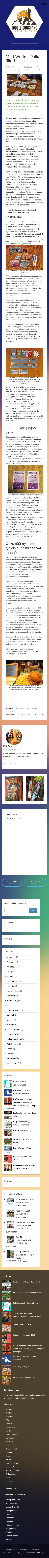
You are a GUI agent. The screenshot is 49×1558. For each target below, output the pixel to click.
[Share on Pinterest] (35, 714)
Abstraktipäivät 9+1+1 (25, 1211)
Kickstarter (31, 70)
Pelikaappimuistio (13, 1525)
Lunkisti (9, 1514)
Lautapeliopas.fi (12, 1511)
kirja (8, 1005)
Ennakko (10, 976)
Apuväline (11, 957)
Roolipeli (10, 1053)
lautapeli (37, 70)
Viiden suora (12, 1063)
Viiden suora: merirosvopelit (24, 1377)
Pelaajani (9, 1521)
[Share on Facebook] (22, 714)
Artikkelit (10, 962)
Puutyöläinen (11, 1529)
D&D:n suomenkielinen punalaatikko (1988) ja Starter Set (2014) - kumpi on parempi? (28, 1349)
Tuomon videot (12, 1536)
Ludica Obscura (13, 1029)
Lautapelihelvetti (12, 1507)
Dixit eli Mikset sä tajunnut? (25, 1130)
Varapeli (9, 1539)
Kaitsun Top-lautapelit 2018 (24, 1335)
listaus (9, 1020)
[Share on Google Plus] (42, 714)
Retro (9, 1048)
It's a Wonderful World (23, 1148)
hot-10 (10, 986)
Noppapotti (10, 1518)
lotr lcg (10, 1024)
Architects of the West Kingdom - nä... (13, 792)
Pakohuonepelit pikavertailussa (25, 1303)
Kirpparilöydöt (13, 1010)
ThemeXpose (41, 1553)
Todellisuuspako (24, 1550)
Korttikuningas (11, 1503)
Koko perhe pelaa (13, 1500)
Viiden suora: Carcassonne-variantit (27, 1292)
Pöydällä (9, 1532)
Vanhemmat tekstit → (36, 882)
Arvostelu (24, 70)
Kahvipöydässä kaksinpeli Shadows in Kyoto (25, 1254)
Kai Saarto (13, 67)
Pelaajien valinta (14, 1039)
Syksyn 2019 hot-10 (35, 795)
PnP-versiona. (24, 212)
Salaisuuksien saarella (22, 1324)
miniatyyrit (11, 1034)
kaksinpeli (11, 995)
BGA (9, 971)
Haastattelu (12, 981)
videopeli (11, 1058)
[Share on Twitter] (29, 714)
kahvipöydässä (13, 991)
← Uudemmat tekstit (12, 882)
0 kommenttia (10, 70)
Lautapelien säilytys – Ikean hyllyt (26, 1282)
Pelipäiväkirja (12, 1044)
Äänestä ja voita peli (21, 1367)
